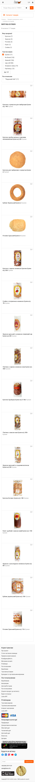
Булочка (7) (8, 36)
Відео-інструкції (6, 694)
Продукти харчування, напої (15, 19)
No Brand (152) (9, 57)
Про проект (4, 650)
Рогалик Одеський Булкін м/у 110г (16, 629)
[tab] (17, 15)
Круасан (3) (8, 39)
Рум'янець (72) (9, 68)
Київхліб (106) (9, 60)
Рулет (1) (8, 44)
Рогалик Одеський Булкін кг (14, 236)
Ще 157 (6, 72)
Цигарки (4, 738)
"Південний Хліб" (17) (12, 79)
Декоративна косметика (9, 725)
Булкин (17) (8, 54)
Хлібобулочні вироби (8, 21)
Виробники (4, 669)
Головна (3, 19)
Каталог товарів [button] (12, 15)
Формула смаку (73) (11, 66)
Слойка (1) (8, 47)
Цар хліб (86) (9, 63)
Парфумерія (5, 722)
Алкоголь (4, 736)
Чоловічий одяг (6, 730)
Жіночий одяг (5, 728)
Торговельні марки (7, 671)
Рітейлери (4, 664)
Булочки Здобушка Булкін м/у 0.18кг (17, 400)
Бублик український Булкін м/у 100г (16, 596)
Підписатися (29, 761)
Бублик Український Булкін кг (14, 203)
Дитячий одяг (5, 733)
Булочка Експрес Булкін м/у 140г (16, 498)
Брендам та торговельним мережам (12, 674)
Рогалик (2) (8, 42)
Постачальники (6, 666)
